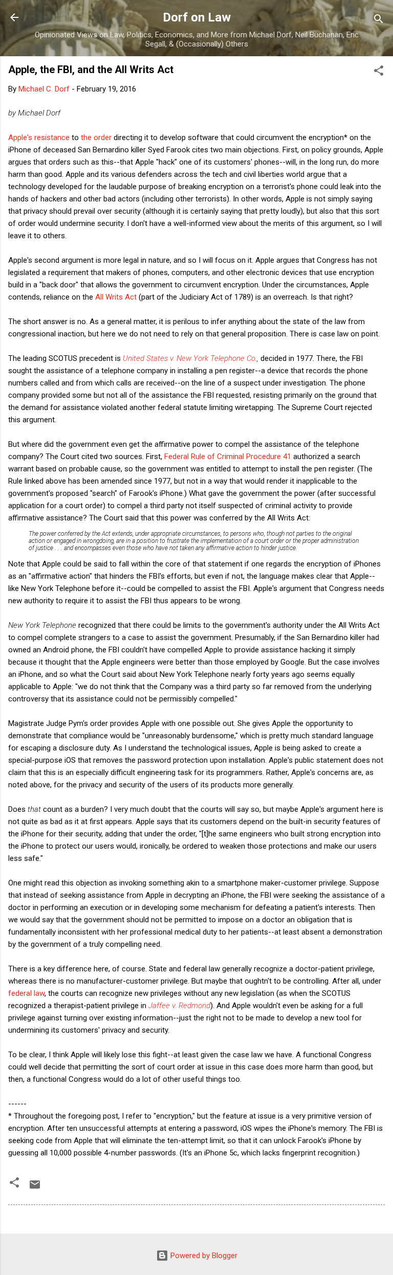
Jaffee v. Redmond (179, 1005)
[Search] (379, 20)
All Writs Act (116, 297)
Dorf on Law (197, 17)
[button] (379, 72)
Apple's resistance (39, 137)
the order (96, 137)
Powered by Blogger (202, 1255)
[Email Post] (35, 1188)
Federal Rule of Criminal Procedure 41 (227, 456)
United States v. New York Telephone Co (189, 358)
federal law (26, 993)
